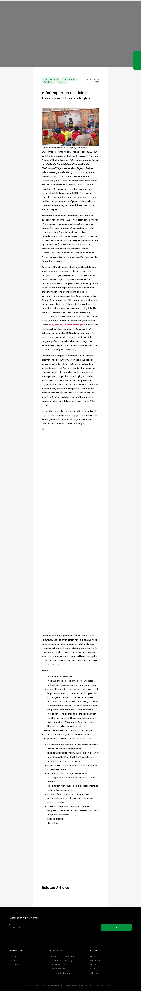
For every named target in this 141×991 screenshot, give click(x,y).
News (92, 969)
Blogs (92, 956)
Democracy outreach (59, 964)
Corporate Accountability (61, 960)
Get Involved (14, 964)
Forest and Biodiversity (60, 973)
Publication (95, 973)
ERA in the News (51, 79)
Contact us (14, 960)
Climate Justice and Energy (62, 956)
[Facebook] (137, 60)
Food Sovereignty (57, 969)
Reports (61, 82)
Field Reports (69, 79)
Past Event (48, 82)
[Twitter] (137, 65)
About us (13, 956)
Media (93, 964)
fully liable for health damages (66, 324)
